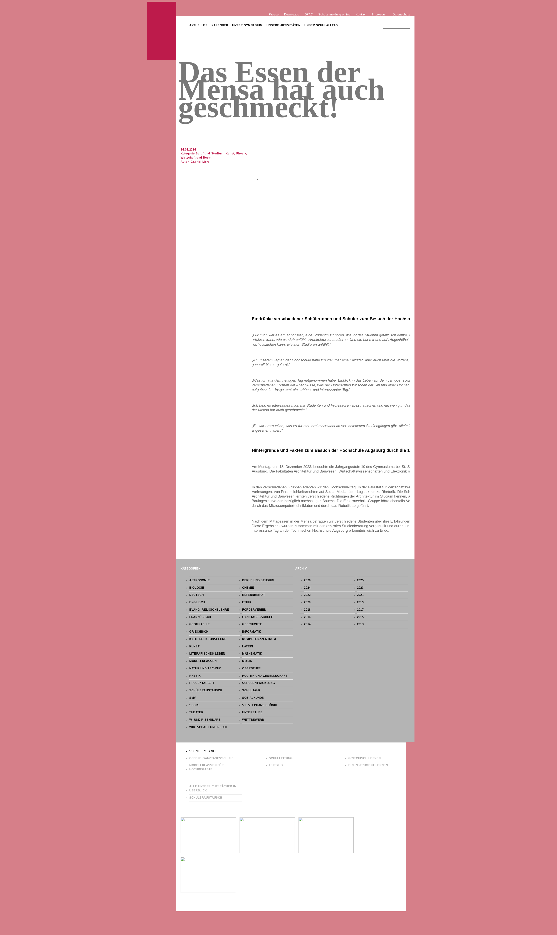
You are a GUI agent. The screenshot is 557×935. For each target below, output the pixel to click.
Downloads (291, 14)
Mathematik (252, 653)
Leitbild (276, 765)
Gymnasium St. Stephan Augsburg (161, 31)
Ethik (246, 602)
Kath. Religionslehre (207, 639)
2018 (307, 609)
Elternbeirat (253, 595)
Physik (241, 153)
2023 (360, 587)
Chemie (248, 587)
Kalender (219, 25)
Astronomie (199, 580)
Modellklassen (202, 661)
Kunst (230, 153)
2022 (307, 595)
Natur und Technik (205, 668)
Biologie (196, 587)
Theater (196, 712)
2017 (360, 609)
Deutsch (196, 595)
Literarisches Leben (207, 653)
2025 (360, 580)
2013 (360, 624)
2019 (360, 602)
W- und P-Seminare (205, 719)
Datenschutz (401, 14)
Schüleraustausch (205, 690)
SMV (192, 697)
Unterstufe (252, 712)
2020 (307, 602)
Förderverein (254, 609)
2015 (360, 617)
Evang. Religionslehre (209, 609)
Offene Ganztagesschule (211, 758)
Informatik (251, 631)
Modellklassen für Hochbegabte (206, 767)
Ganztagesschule (257, 617)
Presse (274, 14)
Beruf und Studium (210, 153)
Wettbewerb (253, 719)
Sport (194, 705)
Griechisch (198, 631)
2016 (307, 617)
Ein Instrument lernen (368, 765)
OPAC (309, 14)
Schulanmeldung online (334, 14)
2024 (307, 587)
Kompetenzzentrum (259, 639)
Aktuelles (198, 25)
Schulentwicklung (258, 683)
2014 (307, 624)
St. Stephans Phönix (259, 705)
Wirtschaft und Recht (196, 157)
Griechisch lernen (364, 758)
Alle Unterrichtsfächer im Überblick (213, 788)
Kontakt (361, 14)
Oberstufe (251, 668)
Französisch (200, 617)
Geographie (199, 624)
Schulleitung (281, 758)
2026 (307, 580)
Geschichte (252, 624)
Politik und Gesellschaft (264, 675)
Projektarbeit (202, 683)
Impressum (380, 14)
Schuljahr (251, 690)
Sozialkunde (253, 697)
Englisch (197, 602)
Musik (247, 661)
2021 (360, 595)
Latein (247, 646)
